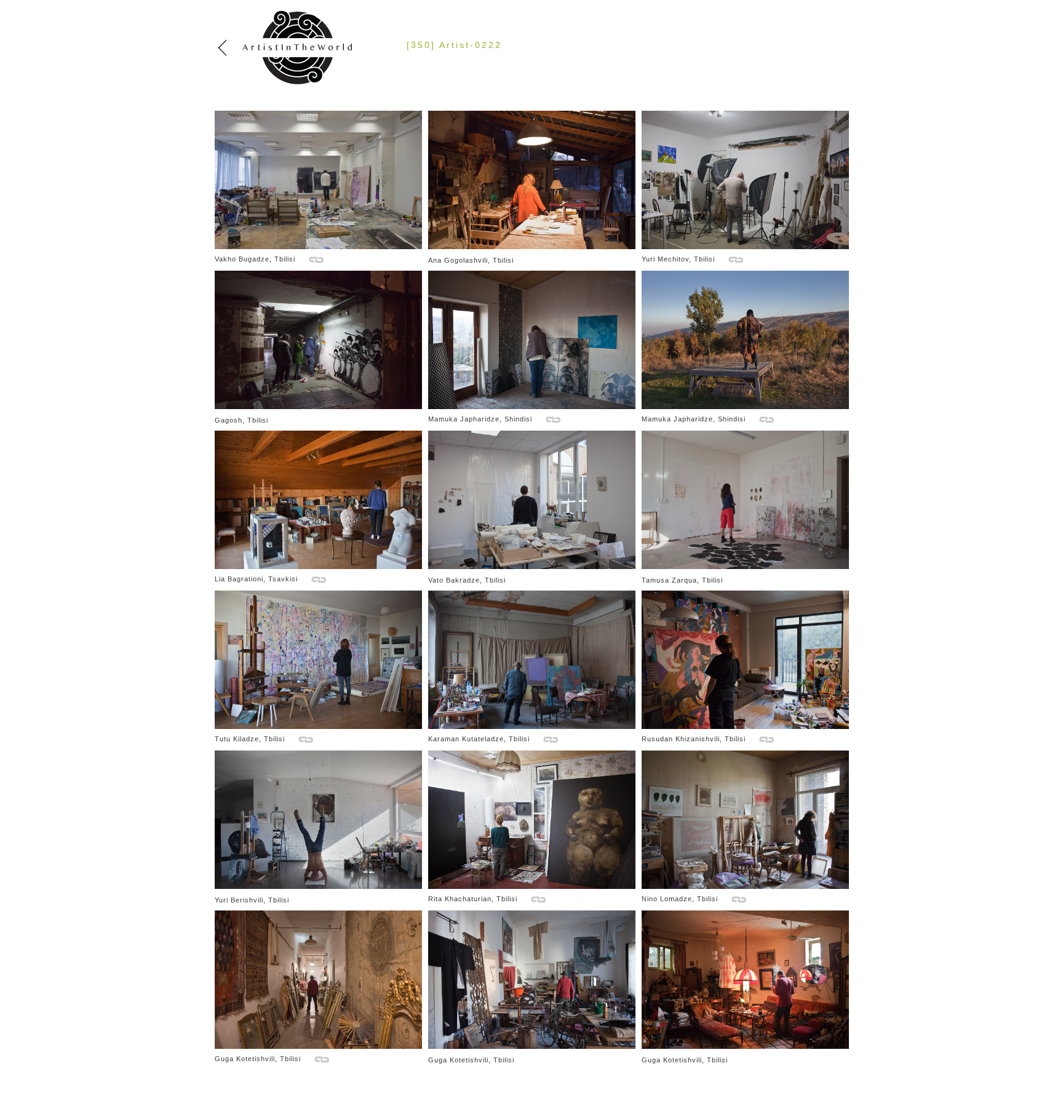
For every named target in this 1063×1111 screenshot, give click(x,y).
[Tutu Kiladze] (318, 726)
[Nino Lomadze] (745, 886)
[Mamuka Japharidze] (531, 406)
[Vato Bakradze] (531, 566)
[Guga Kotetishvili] (318, 1046)
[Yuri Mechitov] (745, 246)
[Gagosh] (318, 406)
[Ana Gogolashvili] (531, 246)
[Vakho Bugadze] (318, 246)
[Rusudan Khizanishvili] (745, 726)
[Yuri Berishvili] (318, 886)
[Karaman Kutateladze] (531, 726)
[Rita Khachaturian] (531, 886)
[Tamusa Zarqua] (745, 566)
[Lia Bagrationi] (318, 566)
